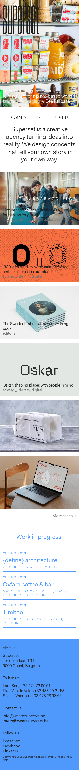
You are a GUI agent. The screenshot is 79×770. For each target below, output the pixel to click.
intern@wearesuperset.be (25, 721)
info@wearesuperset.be (24, 716)
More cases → (64, 516)
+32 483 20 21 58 (49, 691)
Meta (5, 760)
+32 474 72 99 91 (36, 686)
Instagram (12, 741)
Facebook (11, 746)
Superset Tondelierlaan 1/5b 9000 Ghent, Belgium (21, 661)
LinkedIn (10, 751)
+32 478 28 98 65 (47, 696)
